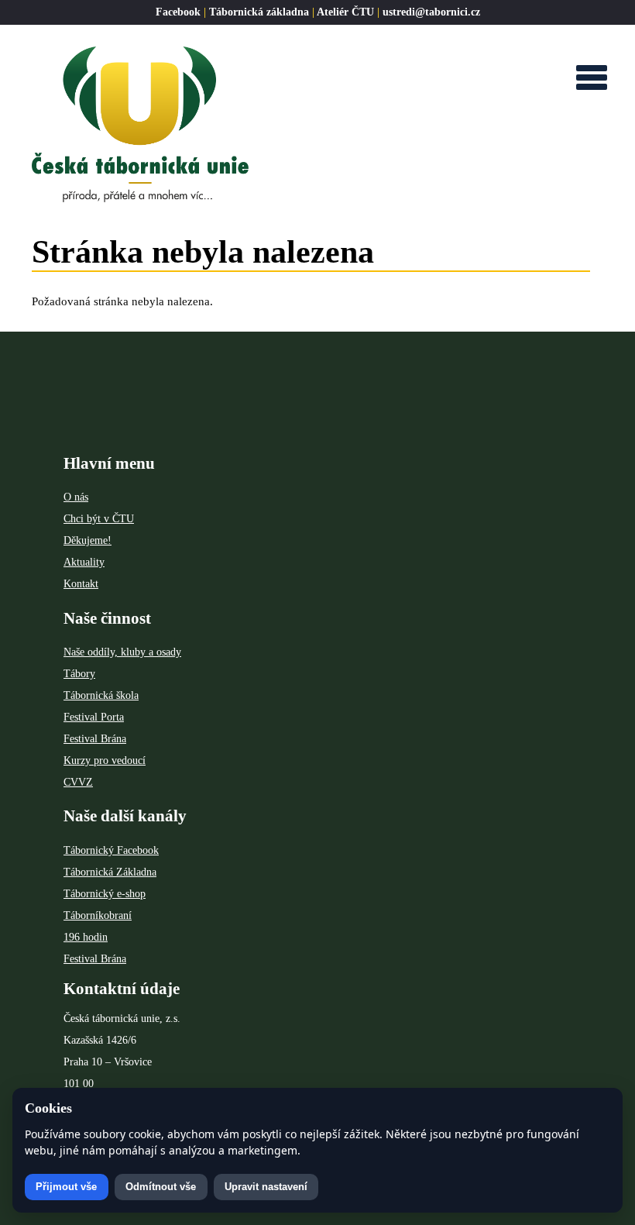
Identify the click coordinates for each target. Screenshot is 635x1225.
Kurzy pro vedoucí (105, 760)
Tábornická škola (101, 695)
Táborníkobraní (98, 915)
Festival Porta (94, 717)
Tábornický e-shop (105, 894)
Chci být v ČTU (99, 519)
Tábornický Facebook (111, 850)
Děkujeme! (88, 540)
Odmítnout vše (160, 1186)
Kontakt (81, 584)
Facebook (178, 12)
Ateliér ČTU (345, 12)
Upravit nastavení (266, 1186)
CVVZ (78, 782)
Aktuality (84, 562)
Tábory (79, 674)
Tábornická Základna (110, 872)
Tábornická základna (259, 12)
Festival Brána (95, 739)
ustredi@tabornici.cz (431, 12)
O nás (76, 497)
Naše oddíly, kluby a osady (122, 652)
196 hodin (86, 937)
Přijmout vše (66, 1186)
